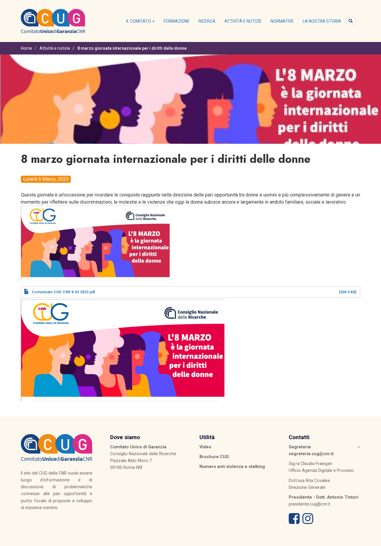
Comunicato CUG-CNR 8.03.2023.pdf (63, 292)
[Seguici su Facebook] (294, 521)
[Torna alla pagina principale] (53, 20)
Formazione (177, 21)
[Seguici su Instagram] (307, 521)
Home (26, 48)
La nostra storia (322, 21)
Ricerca (207, 21)
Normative (282, 21)
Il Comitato (139, 21)
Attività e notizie (243, 21)
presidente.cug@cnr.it (309, 504)
